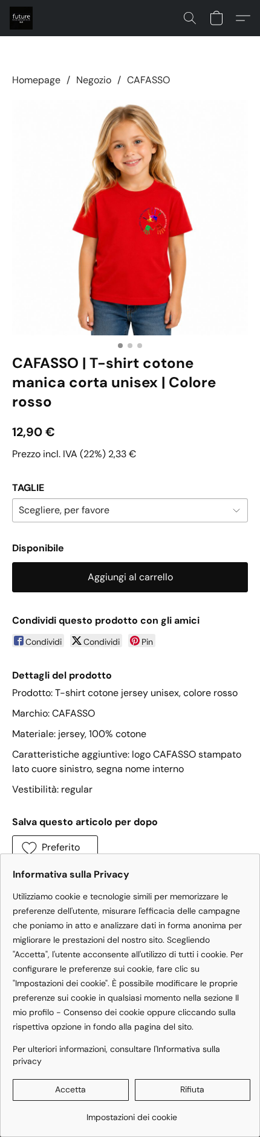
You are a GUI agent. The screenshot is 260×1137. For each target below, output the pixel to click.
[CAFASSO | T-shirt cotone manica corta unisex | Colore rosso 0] (130, 217)
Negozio (93, 80)
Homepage (36, 80)
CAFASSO (148, 80)
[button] (22, 18)
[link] (131, 1112)
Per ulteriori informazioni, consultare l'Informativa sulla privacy (116, 1055)
